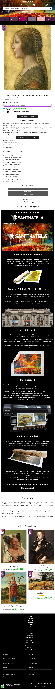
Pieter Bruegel (41, 592)
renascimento (41, 145)
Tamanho (16, 103)
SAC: (13, 684)
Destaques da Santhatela (9, 658)
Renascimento (31, 11)
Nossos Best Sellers (8, 661)
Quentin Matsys (13, 564)
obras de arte (34, 145)
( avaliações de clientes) (15, 97)
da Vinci (9, 145)
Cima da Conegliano (13, 605)
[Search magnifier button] (50, 8)
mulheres (28, 145)
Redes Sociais (6, 677)
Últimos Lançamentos (8, 663)
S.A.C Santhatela (33, 663)
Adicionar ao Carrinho (28, 116)
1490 (11, 147)
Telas (14, 11)
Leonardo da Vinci (41, 11)
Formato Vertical (21, 145)
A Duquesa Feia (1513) (13, 566)
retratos (48, 145)
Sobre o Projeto (32, 672)
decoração (14, 145)
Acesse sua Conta (33, 658)
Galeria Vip (41, 18)
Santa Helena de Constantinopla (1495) (14, 606)
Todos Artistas (23, 18)
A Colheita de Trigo (41, 593)
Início (10, 11)
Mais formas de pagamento (12, 112)
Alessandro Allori (41, 565)
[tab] (17, 206)
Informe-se (31, 674)
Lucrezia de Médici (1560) (41, 567)
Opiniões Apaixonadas (9, 674)
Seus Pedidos (32, 661)
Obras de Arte (21, 11)
